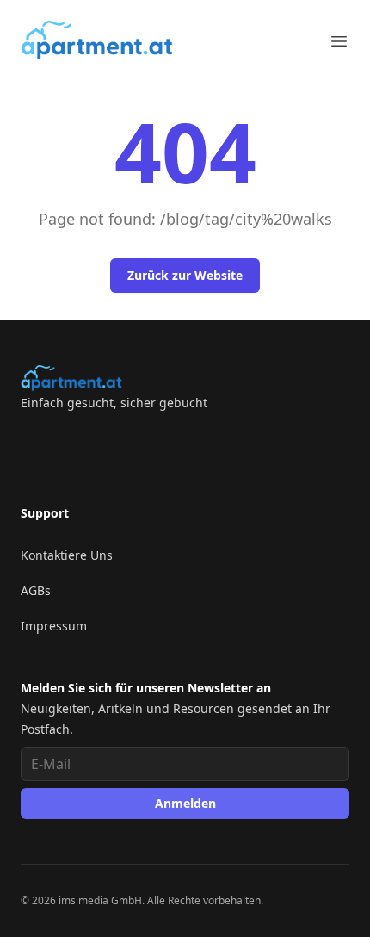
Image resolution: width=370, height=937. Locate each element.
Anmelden (185, 803)
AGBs (36, 590)
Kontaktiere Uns (67, 555)
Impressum (54, 625)
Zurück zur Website (185, 275)
